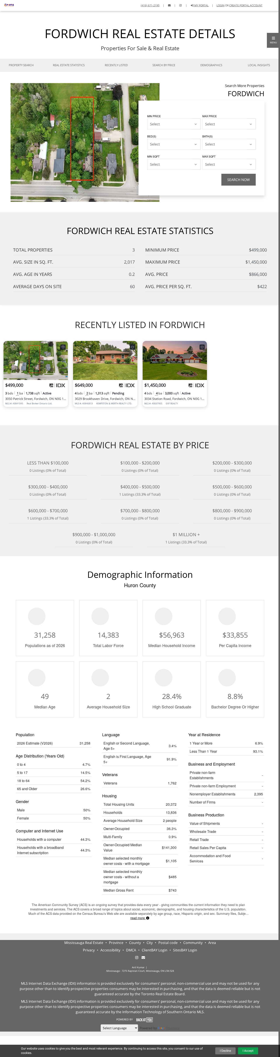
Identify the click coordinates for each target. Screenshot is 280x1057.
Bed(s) (151, 136)
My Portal (201, 5)
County (135, 942)
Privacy (89, 950)
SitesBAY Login (185, 950)
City (150, 942)
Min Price (154, 116)
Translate (173, 1028)
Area (212, 942)
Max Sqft (208, 156)
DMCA (131, 950)
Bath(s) (207, 136)
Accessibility (110, 950)
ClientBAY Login (154, 950)
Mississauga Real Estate (83, 942)
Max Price (209, 116)
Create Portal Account (245, 5)
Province (116, 942)
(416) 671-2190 (150, 5)
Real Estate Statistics (69, 65)
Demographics (211, 65)
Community (193, 942)
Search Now (238, 179)
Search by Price (163, 65)
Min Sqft (153, 156)
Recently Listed (116, 65)
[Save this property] (63, 347)
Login (220, 5)
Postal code (168, 942)
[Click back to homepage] (7, 5)
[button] (273, 40)
